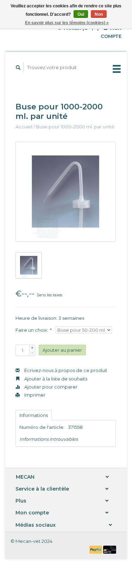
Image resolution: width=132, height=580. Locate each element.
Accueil (23, 126)
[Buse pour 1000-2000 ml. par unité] (65, 191)
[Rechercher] (18, 67)
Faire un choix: (33, 330)
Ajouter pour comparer (50, 387)
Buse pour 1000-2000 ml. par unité (75, 126)
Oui (80, 14)
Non (99, 14)
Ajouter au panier (62, 350)
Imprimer (34, 395)
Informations (33, 415)
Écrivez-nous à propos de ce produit (65, 370)
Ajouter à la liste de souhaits (55, 379)
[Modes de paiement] (96, 549)
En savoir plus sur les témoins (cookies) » (67, 22)
